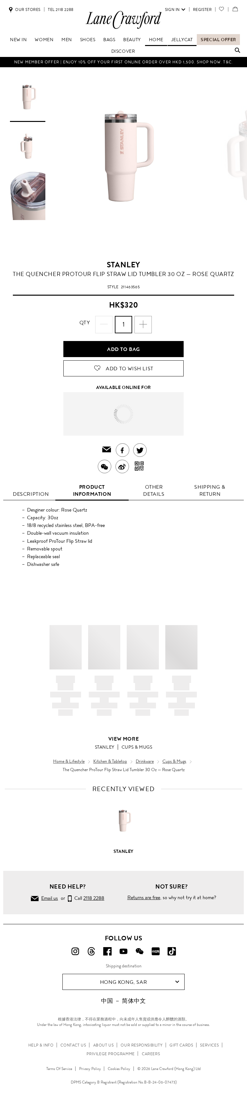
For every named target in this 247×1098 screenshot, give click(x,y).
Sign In (172, 10)
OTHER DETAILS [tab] (153, 490)
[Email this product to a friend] (106, 450)
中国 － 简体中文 (123, 1001)
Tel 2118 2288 (61, 10)
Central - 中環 (136, 405)
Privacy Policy (90, 1069)
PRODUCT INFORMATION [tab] (92, 490)
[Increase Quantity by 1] (143, 324)
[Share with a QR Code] (139, 466)
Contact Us (73, 1045)
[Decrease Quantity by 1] (104, 324)
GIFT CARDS (181, 1045)
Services (209, 1045)
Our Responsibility (141, 1045)
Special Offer (218, 39)
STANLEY (123, 264)
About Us (103, 1045)
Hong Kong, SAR (123, 982)
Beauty (132, 39)
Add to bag (123, 349)
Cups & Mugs (137, 747)
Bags (109, 39)
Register (202, 10)
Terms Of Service (59, 1069)
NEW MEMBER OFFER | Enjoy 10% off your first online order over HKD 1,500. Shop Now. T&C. (123, 62)
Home (156, 39)
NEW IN (18, 39)
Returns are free (143, 897)
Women (44, 39)
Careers (151, 1054)
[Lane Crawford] (123, 28)
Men (66, 39)
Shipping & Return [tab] (209, 490)
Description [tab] (31, 494)
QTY (84, 322)
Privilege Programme (110, 1054)
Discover (123, 51)
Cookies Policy (119, 1069)
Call (88, 898)
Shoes (88, 39)
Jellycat (182, 39)
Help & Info (41, 1045)
